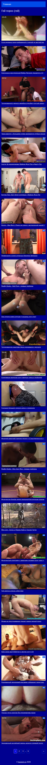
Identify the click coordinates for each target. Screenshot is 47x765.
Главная (7, 4)
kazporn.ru (22, 762)
